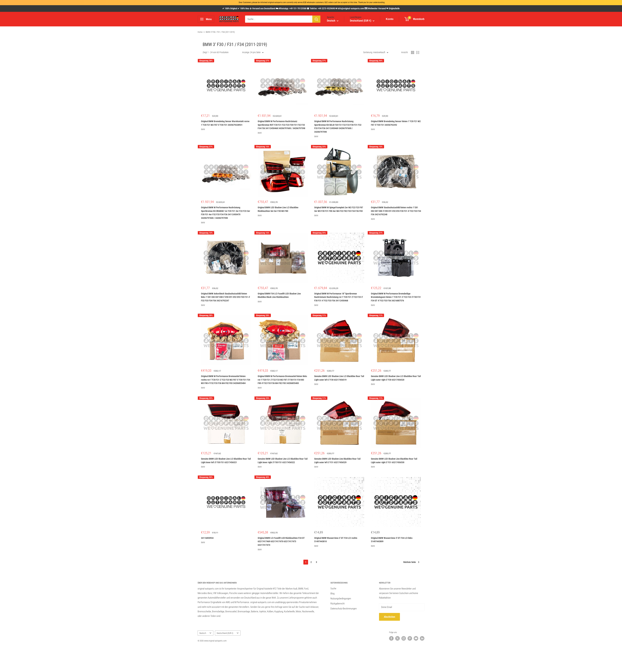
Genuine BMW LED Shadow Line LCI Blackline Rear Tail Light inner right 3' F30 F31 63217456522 (282, 460)
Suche (333, 588)
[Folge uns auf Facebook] (391, 638)
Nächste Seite (409, 562)
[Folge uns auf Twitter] (397, 638)
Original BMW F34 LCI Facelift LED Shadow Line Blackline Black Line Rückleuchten (279, 295)
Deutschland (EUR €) (225, 633)
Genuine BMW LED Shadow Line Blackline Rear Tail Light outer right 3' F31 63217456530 (394, 460)
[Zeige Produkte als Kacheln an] (412, 52)
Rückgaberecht (337, 603)
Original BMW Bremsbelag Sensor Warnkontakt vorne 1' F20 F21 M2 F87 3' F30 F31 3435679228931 (225, 123)
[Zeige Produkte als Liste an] (417, 52)
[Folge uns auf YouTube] (416, 638)
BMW (203, 129)
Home (200, 32)
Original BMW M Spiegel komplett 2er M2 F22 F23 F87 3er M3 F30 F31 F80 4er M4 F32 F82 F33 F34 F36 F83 (338, 209)
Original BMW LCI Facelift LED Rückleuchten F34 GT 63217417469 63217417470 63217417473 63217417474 (281, 541)
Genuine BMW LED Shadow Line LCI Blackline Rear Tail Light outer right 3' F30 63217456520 (396, 378)
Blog (332, 593)
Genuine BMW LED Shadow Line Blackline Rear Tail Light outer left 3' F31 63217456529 (337, 460)
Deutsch (202, 633)
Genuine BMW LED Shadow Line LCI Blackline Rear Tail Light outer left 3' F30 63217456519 (339, 378)
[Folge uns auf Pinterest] (410, 638)
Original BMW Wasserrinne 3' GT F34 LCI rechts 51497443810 (335, 540)
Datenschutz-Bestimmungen (343, 608)
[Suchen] (316, 19)
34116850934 (207, 538)
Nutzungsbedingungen (340, 598)
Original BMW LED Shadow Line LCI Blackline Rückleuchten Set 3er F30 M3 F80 (278, 209)
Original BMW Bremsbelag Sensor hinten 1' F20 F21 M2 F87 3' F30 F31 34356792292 (396, 123)
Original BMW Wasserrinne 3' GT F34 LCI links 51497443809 (391, 540)
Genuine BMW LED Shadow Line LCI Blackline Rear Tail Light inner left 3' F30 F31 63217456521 (226, 460)
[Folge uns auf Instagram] (403, 638)
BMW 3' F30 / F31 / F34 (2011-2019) (220, 32)
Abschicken (389, 616)
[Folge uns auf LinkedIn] (422, 638)
